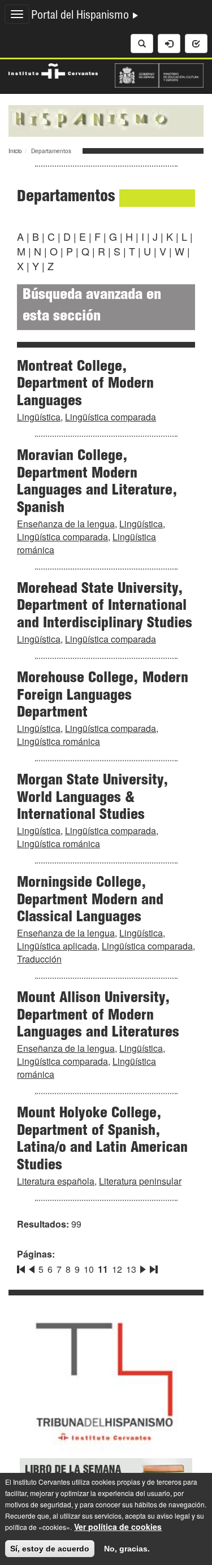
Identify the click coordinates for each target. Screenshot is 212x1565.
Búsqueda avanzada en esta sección (92, 306)
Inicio (15, 151)
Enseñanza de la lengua (66, 523)
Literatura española (55, 1180)
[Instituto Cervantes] (53, 69)
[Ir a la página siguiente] (143, 1267)
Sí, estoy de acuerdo (49, 1548)
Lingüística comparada (110, 416)
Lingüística (38, 416)
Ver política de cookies (118, 1526)
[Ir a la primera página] (22, 1267)
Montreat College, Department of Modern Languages (85, 385)
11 (103, 1269)
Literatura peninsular (140, 1180)
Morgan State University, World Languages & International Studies (92, 798)
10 (89, 1269)
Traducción (39, 958)
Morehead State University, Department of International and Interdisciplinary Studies (104, 607)
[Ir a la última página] (153, 1267)
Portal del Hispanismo (81, 16)
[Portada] (106, 119)
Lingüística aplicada (57, 945)
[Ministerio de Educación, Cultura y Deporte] (159, 74)
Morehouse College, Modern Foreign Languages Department (102, 696)
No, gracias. (127, 1548)
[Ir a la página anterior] (32, 1267)
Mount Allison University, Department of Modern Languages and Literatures (98, 1016)
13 (131, 1269)
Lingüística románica (58, 741)
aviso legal (173, 1515)
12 (117, 1269)
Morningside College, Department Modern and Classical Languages (90, 901)
